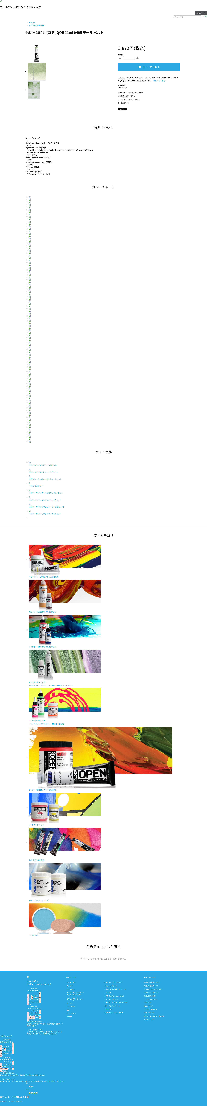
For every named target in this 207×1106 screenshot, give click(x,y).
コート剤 (108, 1009)
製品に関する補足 (150, 996)
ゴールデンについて (150, 999)
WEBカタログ (148, 1006)
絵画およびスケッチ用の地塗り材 (116, 1003)
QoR (68, 1010)
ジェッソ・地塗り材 (112, 999)
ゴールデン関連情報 (150, 1009)
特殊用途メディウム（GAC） (115, 996)
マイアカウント (187, 13)
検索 (205, 16)
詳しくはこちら (159, 81)
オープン (69, 1003)
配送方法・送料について (152, 982)
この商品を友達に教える (126, 96)
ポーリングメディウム (113, 1006)
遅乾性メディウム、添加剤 (114, 1013)
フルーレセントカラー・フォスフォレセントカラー (75, 999)
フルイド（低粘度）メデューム (116, 989)
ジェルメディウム (111, 986)
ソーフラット (71, 1007)
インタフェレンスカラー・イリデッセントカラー (75, 994)
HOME (33, 22)
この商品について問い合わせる (129, 99)
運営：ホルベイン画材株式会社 (154, 1016)
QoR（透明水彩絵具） (37, 25)
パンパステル (71, 1013)
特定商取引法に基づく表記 (152, 989)
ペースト (108, 993)
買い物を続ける (123, 103)
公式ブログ (147, 1003)
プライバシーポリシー (151, 993)
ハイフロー (70, 989)
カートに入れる (151, 67)
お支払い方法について (151, 986)
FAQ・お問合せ (149, 1013)
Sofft (70, 1017)
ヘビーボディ (71, 982)
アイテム (202, 13)
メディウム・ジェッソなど (112, 982)
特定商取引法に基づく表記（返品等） (131, 92)
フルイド (70, 986)
